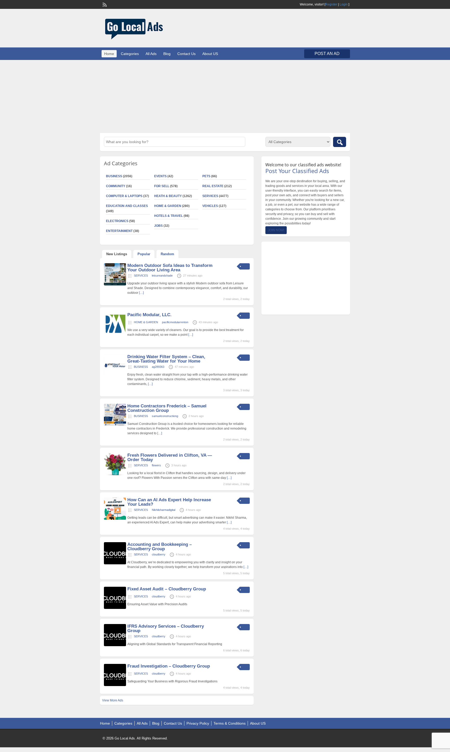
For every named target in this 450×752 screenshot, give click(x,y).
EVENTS (160, 176)
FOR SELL (161, 186)
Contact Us (186, 54)
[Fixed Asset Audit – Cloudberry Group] (115, 608)
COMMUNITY (115, 186)
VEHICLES (210, 206)
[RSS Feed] (104, 4)
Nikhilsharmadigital (163, 509)
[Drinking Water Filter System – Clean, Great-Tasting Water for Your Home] (115, 375)
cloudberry (158, 554)
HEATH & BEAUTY (168, 196)
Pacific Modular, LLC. (149, 314)
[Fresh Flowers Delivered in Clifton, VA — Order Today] (115, 474)
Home (109, 54)
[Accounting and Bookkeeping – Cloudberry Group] (115, 563)
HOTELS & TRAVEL (168, 216)
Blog (167, 54)
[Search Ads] (339, 142)
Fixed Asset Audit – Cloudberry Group (166, 588)
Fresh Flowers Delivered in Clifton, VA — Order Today (169, 457)
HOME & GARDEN (167, 206)
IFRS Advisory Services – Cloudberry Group (165, 628)
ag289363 (158, 366)
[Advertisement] (225, 96)
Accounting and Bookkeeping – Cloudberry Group (159, 546)
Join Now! (276, 230)
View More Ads (112, 700)
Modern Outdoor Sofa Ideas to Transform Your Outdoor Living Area (170, 267)
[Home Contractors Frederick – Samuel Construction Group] (115, 425)
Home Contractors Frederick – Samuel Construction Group (167, 408)
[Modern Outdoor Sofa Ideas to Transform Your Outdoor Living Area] (115, 284)
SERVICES (210, 196)
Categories (130, 54)
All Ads (151, 54)
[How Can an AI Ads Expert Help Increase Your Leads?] (115, 519)
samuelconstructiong (165, 416)
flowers (156, 465)
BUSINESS (114, 176)
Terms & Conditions (230, 723)
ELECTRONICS (117, 221)
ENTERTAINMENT (119, 231)
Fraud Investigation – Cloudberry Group (168, 666)
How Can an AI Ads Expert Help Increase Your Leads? (169, 502)
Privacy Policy (197, 723)
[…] (141, 293)
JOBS (158, 226)
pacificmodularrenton (175, 322)
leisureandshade (162, 275)
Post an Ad (327, 53)
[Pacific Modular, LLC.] (115, 333)
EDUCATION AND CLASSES (127, 206)
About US (210, 54)
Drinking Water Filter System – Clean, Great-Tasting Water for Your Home (166, 359)
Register (331, 4)
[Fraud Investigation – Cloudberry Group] (115, 685)
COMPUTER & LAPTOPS (124, 196)
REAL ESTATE (212, 186)
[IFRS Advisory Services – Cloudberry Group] (115, 645)
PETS (206, 176)
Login (344, 4)
